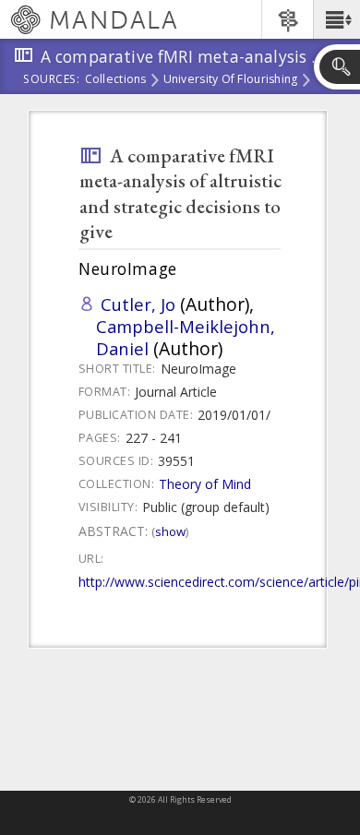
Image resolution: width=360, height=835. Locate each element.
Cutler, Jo (138, 304)
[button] (336, 19)
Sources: (51, 80)
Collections (116, 80)
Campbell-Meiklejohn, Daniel (185, 337)
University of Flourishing (230, 80)
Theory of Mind (205, 484)
